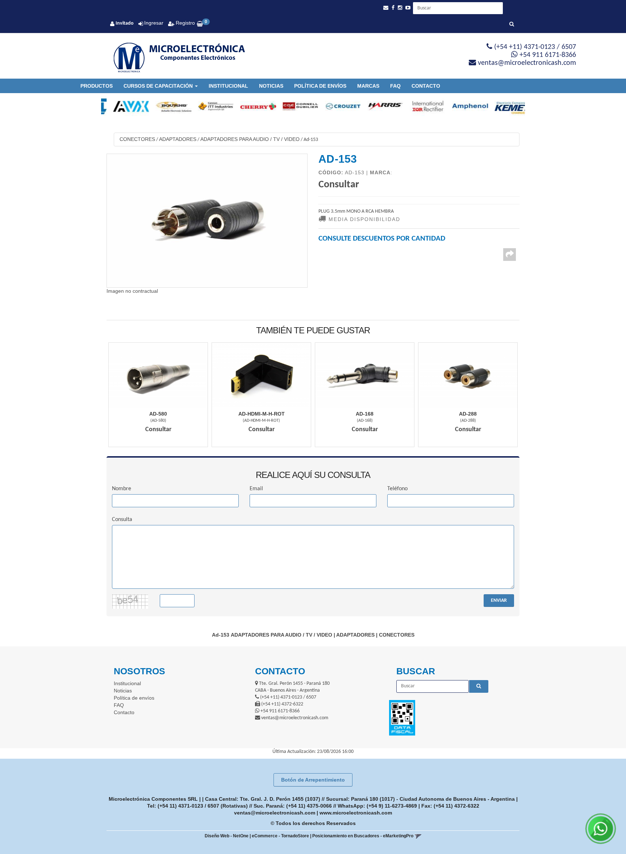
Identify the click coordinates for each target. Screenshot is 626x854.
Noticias (271, 86)
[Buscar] (511, 24)
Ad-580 (158, 414)
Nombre (121, 489)
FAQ (395, 86)
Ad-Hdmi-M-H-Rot (261, 414)
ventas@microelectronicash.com (274, 813)
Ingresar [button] (153, 23)
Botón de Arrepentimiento (313, 780)
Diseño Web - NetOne (227, 835)
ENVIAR (499, 600)
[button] (385, 8)
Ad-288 (468, 414)
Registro (184, 23)
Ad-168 (364, 414)
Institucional (228, 86)
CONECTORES (137, 139)
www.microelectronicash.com (356, 813)
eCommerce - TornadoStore (280, 835)
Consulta (122, 519)
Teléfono (397, 489)
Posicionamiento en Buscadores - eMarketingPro (362, 835)
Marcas (368, 86)
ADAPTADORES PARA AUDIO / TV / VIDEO (250, 139)
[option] (122, 106)
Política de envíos (320, 86)
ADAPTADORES (177, 139)
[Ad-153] (207, 220)
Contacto (426, 86)
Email (256, 489)
